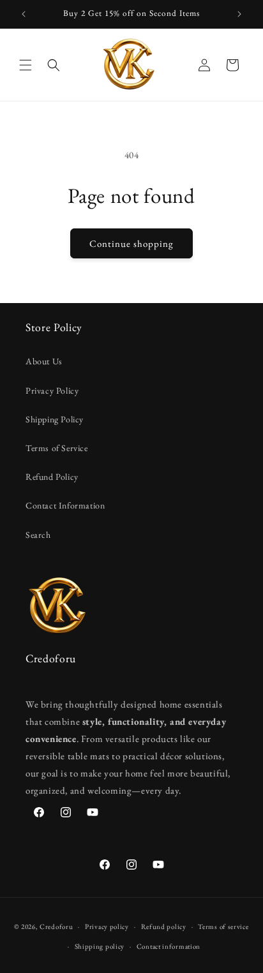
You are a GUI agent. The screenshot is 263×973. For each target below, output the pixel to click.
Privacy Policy (52, 390)
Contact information (168, 946)
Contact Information (65, 505)
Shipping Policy (55, 419)
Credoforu (56, 926)
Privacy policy (107, 926)
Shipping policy (100, 946)
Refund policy (163, 926)
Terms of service (223, 926)
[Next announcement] (239, 14)
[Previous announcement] (24, 14)
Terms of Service (57, 448)
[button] (25, 65)
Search (38, 534)
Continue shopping (131, 243)
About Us (44, 361)
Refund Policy (52, 476)
